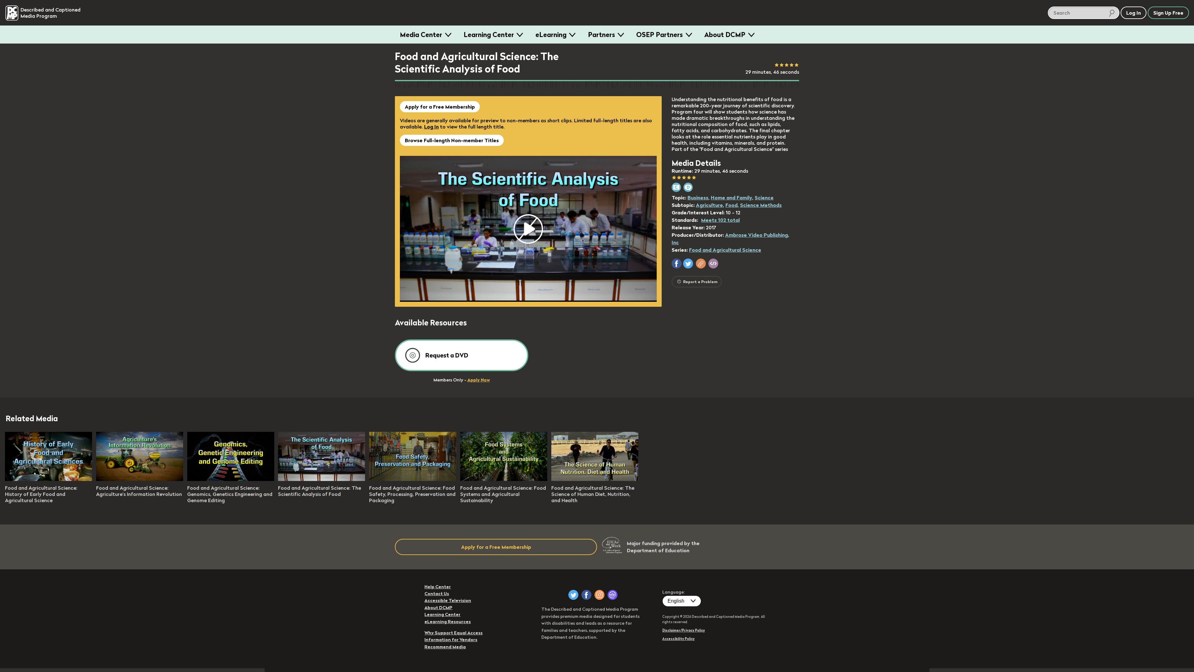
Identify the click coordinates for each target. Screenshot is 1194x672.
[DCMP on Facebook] (586, 595)
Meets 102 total (720, 220)
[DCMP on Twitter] (573, 595)
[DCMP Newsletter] (613, 595)
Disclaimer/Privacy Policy (683, 630)
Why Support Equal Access (453, 633)
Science (764, 197)
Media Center (421, 34)
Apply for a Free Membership (440, 107)
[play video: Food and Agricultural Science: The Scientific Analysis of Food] (321, 479)
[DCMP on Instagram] (599, 595)
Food (731, 205)
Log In (431, 127)
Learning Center (489, 34)
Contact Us (436, 593)
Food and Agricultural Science (725, 250)
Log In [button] (1133, 13)
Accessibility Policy (678, 639)
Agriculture (709, 205)
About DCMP (724, 34)
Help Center (437, 587)
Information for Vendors (450, 639)
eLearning (551, 34)
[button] (677, 263)
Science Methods (761, 205)
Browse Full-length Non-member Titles (452, 140)
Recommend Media (445, 647)
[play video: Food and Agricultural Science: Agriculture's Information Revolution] (139, 479)
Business (697, 197)
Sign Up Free (1168, 13)
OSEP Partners (659, 34)
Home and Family (731, 197)
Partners (601, 34)
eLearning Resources (447, 621)
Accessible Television (447, 600)
